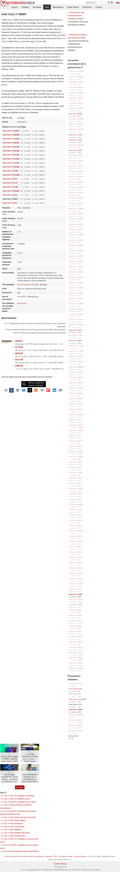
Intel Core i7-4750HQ (76, 298)
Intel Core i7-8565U (75, 330)
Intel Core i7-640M (75, 626)
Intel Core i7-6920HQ (76, 176)
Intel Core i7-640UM (75, 663)
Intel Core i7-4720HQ (76, 266)
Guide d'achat (73, 7)
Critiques (25, 7)
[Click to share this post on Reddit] (36, 390)
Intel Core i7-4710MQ (76, 346)
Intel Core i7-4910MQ (76, 214)
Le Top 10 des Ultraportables (14, 820)
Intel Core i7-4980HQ (76, 192)
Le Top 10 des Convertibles (13, 826)
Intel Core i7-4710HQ (76, 319)
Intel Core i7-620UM (75, 621)
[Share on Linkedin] (54, 390)
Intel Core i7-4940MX (76, 277)
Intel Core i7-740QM (76, 425)
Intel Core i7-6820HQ (76, 208)
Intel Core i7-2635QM (76, 251)
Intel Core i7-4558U (75, 446)
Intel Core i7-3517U (10, 183)
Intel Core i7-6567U (75, 420)
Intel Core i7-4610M (75, 520)
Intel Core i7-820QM (76, 451)
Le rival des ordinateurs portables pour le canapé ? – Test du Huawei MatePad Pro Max (30, 757)
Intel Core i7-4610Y (75, 610)
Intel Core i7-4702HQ (76, 314)
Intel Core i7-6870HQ (76, 224)
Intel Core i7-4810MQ (76, 282)
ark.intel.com (22, 303)
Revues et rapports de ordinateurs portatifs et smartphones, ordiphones (28, 856)
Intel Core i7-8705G (75, 150)
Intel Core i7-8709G (75, 135)
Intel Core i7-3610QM (11, 159)
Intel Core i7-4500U (75, 615)
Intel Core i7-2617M (75, 578)
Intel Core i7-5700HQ (76, 203)
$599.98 (19, 365)
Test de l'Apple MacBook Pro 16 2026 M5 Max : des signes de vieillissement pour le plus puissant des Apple (9, 778)
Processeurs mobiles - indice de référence (73, 856)
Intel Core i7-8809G (75, 114)
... (117, 7)
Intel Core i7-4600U (75, 525)
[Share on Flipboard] (48, 390)
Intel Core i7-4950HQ (76, 372)
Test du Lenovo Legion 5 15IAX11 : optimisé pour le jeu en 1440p (9, 758)
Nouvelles (37, 7)
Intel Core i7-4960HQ (76, 309)
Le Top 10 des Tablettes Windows (16, 832)
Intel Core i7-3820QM (11, 147)
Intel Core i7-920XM (75, 393)
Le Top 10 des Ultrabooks (12, 823)
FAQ (47, 7)
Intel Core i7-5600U (75, 494)
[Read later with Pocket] (42, 390)
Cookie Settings (60, 863)
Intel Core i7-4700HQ (76, 229)
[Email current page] (60, 390)
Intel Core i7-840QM (76, 409)
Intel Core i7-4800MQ (76, 245)
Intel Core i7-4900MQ (76, 272)
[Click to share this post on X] (30, 390)
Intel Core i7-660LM (75, 647)
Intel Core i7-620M (75, 499)
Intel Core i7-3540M (10, 187)
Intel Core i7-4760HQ (76, 377)
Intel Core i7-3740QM (11, 139)
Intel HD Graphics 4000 (26, 284)
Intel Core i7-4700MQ (76, 293)
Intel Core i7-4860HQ (76, 383)
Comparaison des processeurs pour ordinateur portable (76, 15)
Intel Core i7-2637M (75, 573)
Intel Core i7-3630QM (11, 151)
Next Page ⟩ (20, 787)
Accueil (14, 7)
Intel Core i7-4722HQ (76, 361)
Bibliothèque (58, 7)
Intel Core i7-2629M (75, 636)
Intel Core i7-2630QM (76, 235)
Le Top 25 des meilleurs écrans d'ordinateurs (20, 851)
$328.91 (19, 340)
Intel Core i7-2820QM (76, 171)
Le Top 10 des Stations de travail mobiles (19, 817)
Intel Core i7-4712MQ (76, 351)
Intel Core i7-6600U (75, 562)
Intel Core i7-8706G (75, 140)
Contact (99, 7)
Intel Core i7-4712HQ (76, 335)
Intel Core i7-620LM (75, 642)
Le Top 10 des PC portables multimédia (18, 795)
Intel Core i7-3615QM (11, 163)
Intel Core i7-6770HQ (76, 388)
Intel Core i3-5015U (75, 683)
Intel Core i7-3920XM (11, 143)
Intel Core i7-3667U (10, 179)
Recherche (87, 7)
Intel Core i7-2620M (75, 584)
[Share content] (6, 390)
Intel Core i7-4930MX (76, 161)
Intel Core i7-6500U (75, 404)
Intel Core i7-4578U (75, 510)
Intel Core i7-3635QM (11, 155)
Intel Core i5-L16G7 (75, 689)
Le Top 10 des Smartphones (13, 835)
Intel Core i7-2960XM (76, 98)
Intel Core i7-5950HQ (76, 155)
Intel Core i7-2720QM (76, 182)
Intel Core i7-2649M (75, 668)
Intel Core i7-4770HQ (76, 261)
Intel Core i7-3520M (10, 171)
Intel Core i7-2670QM (76, 187)
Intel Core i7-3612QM (11, 175)
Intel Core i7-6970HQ (76, 166)
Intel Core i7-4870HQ (76, 256)
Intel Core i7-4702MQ (76, 325)
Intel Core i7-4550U (75, 568)
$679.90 (19, 353)
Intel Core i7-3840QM (11, 135)
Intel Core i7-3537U (10, 195)
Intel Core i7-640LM (75, 599)
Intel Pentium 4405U (75, 731)
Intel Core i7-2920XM (76, 124)
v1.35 (3, 372)
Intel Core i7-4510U (75, 557)
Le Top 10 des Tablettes (11, 829)
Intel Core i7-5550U (75, 536)
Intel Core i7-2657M (75, 541)
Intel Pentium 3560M (76, 715)
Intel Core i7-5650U (75, 515)
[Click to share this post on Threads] (17, 390)
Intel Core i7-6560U (75, 478)
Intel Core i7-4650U (75, 547)
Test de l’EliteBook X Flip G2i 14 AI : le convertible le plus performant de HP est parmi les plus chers (30, 778)
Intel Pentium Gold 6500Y (77, 699)
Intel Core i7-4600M (75, 504)
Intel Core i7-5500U (75, 552)
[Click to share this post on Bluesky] (23, 390)
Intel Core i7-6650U (75, 462)
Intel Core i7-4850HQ (76, 356)
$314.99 (19, 359)
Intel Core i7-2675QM (76, 414)
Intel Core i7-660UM (75, 658)
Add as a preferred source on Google (36, 384)
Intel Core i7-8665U (75, 340)
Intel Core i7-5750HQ (76, 304)
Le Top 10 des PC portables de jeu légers (19, 801)
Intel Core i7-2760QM (76, 145)
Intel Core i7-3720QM (11, 167)
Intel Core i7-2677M (75, 467)
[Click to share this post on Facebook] (11, 390)
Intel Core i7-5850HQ (76, 219)
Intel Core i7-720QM (76, 457)
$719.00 (19, 347)
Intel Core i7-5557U (75, 483)
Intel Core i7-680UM (75, 652)
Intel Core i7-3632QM (11, 191)
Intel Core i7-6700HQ (76, 240)
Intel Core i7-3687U (10, 203)
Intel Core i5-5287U (75, 725)
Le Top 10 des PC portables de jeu (16, 798)
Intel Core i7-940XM (75, 488)
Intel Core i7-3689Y (76, 594)
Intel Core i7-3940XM (11, 131)
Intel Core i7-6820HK (76, 198)
